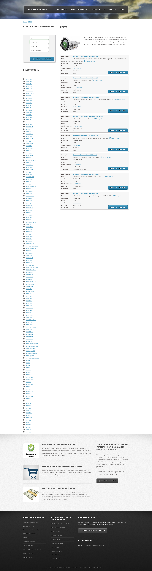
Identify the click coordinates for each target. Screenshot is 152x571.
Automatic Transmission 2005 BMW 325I (85, 56)
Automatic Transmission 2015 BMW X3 (85, 155)
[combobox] (39, 38)
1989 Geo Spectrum (29, 534)
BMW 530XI (29, 236)
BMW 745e (29, 310)
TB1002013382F (77, 184)
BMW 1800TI (29, 86)
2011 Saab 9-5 (27, 538)
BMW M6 (28, 394)
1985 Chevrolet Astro (57, 543)
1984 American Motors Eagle (31, 530)
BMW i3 (28, 360)
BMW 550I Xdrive (31, 270)
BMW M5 (28, 389)
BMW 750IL (29, 322)
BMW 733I (29, 293)
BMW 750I (29, 317)
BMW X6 (28, 420)
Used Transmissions (79, 10)
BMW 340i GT (30, 196)
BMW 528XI (29, 227)
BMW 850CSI (29, 339)
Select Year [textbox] (34, 46)
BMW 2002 (29, 88)
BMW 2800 (29, 103)
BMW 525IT (29, 212)
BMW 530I (29, 232)
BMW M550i (29, 391)
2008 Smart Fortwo (29, 541)
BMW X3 (28, 408)
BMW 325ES (29, 143)
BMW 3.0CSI (29, 107)
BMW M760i (29, 396)
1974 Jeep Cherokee (56, 535)
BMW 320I (29, 124)
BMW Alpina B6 (30, 348)
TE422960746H (77, 87)
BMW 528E (29, 217)
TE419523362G (77, 126)
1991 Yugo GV (55, 547)
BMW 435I (29, 203)
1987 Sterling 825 (28, 545)
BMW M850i (29, 401)
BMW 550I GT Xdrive (32, 267)
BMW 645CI (29, 286)
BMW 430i (29, 201)
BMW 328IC (29, 162)
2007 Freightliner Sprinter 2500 (32, 549)
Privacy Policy (83, 567)
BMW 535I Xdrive (31, 248)
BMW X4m (29, 413)
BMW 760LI (29, 332)
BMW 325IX (29, 150)
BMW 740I (29, 303)
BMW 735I (29, 296)
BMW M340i (29, 384)
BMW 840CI (29, 334)
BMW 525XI (29, 215)
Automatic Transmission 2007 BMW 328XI (86, 174)
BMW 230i (29, 98)
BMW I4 (28, 363)
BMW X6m (29, 422)
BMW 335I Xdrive (31, 186)
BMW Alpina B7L (31, 355)
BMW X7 (28, 425)
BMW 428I (29, 198)
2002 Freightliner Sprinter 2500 (60, 524)
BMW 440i (29, 205)
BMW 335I (29, 184)
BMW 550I (29, 263)
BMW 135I (29, 81)
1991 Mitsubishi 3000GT (58, 528)
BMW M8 (28, 398)
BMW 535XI (29, 253)
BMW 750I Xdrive (31, 320)
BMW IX (28, 367)
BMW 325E (29, 141)
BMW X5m (29, 417)
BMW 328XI (29, 167)
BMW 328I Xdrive (31, 160)
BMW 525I (29, 210)
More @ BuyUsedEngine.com (94, 531)
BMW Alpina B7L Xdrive (32, 358)
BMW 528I (29, 220)
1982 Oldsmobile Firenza (30, 522)
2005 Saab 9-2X (55, 539)
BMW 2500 (29, 100)
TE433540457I (77, 107)
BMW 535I (29, 241)
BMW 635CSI (29, 277)
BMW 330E (29, 172)
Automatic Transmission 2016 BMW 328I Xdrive (87, 116)
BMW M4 (28, 386)
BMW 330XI (29, 179)
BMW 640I (29, 279)
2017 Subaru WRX (28, 526)
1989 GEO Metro (56, 532)
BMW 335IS (29, 189)
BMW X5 (28, 415)
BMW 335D (29, 181)
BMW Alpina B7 (30, 351)
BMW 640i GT (30, 284)
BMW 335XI (29, 191)
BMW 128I (29, 79)
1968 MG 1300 (55, 555)
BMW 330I (29, 174)
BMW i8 (28, 365)
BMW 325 (28, 136)
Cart (122, 10)
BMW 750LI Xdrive (31, 327)
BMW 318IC (29, 117)
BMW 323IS (29, 134)
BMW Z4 (28, 429)
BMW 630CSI (29, 272)
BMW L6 (28, 370)
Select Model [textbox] (34, 42)
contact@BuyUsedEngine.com (95, 545)
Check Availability (108, 481)
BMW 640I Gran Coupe (32, 282)
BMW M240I (29, 379)
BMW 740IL (29, 305)
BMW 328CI (29, 155)
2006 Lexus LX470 (28, 553)
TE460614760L (77, 145)
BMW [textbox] (32, 38)
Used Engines (62, 10)
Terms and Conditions (95, 567)
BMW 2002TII (30, 93)
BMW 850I (29, 341)
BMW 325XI (29, 153)
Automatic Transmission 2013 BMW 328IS (86, 97)
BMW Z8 (28, 432)
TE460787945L (77, 203)
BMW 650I (29, 289)
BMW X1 (28, 403)
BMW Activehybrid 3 (32, 344)
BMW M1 (28, 372)
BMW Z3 (28, 427)
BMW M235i (29, 377)
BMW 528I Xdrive (31, 222)
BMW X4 (28, 410)
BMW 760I (29, 329)
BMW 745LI (29, 315)
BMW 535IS (29, 251)
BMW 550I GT (30, 265)
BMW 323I (29, 129)
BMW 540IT (29, 258)
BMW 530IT (29, 234)
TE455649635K (77, 164)
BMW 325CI (29, 138)
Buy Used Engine (37, 9)
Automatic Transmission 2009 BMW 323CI (86, 136)
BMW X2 (28, 406)
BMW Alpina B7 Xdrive (32, 353)
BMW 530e (29, 229)
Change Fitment (90, 61)
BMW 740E (29, 301)
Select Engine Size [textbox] (36, 50)
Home (25, 22)
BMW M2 (28, 375)
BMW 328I (29, 158)
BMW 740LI (29, 308)
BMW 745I (29, 313)
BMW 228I (29, 96)
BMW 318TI (29, 122)
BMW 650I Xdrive (31, 291)
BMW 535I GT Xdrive (32, 246)
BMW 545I (29, 260)
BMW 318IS (29, 119)
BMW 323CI (29, 127)
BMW (30, 22)
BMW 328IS (29, 165)
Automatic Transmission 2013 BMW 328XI (86, 193)
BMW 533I (29, 239)
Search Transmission (43, 59)
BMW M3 (28, 382)
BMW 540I (29, 255)
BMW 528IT (29, 224)
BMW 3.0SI (29, 112)
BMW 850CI (29, 336)
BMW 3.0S (29, 110)
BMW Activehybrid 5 (32, 346)
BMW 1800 (29, 84)
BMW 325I (29, 146)
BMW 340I (29, 193)
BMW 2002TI (29, 91)
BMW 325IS (29, 148)
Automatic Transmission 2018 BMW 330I (85, 78)
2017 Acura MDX (28, 557)
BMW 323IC (29, 131)
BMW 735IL (29, 298)
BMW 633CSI (29, 274)
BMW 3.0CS (29, 105)
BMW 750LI (29, 324)
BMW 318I (29, 115)
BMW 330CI (29, 170)
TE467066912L (77, 68)
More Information (117, 72)
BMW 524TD (29, 208)
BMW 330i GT (30, 177)
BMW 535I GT (30, 243)
